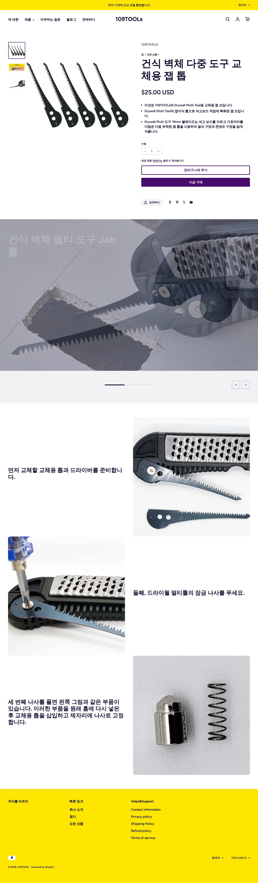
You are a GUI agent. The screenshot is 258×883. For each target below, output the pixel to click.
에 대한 (13, 19)
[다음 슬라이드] (246, 385)
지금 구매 (196, 182)
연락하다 (88, 19)
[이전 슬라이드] (236, 385)
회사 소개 (76, 809)
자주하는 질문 (50, 19)
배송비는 (157, 160)
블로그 (71, 19)
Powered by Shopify (42, 867)
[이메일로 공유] (191, 202)
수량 (143, 143)
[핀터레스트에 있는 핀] (177, 202)
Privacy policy (141, 817)
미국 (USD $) (239, 857)
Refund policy (141, 831)
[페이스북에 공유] (170, 202)
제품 (28, 19)
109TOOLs (129, 19)
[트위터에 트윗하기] (184, 202)
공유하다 (154, 202)
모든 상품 (152, 54)
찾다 (73, 817)
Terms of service (143, 838)
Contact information (146, 809)
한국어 (243, 4)
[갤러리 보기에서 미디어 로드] (16, 50)
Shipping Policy (142, 824)
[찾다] (227, 19)
